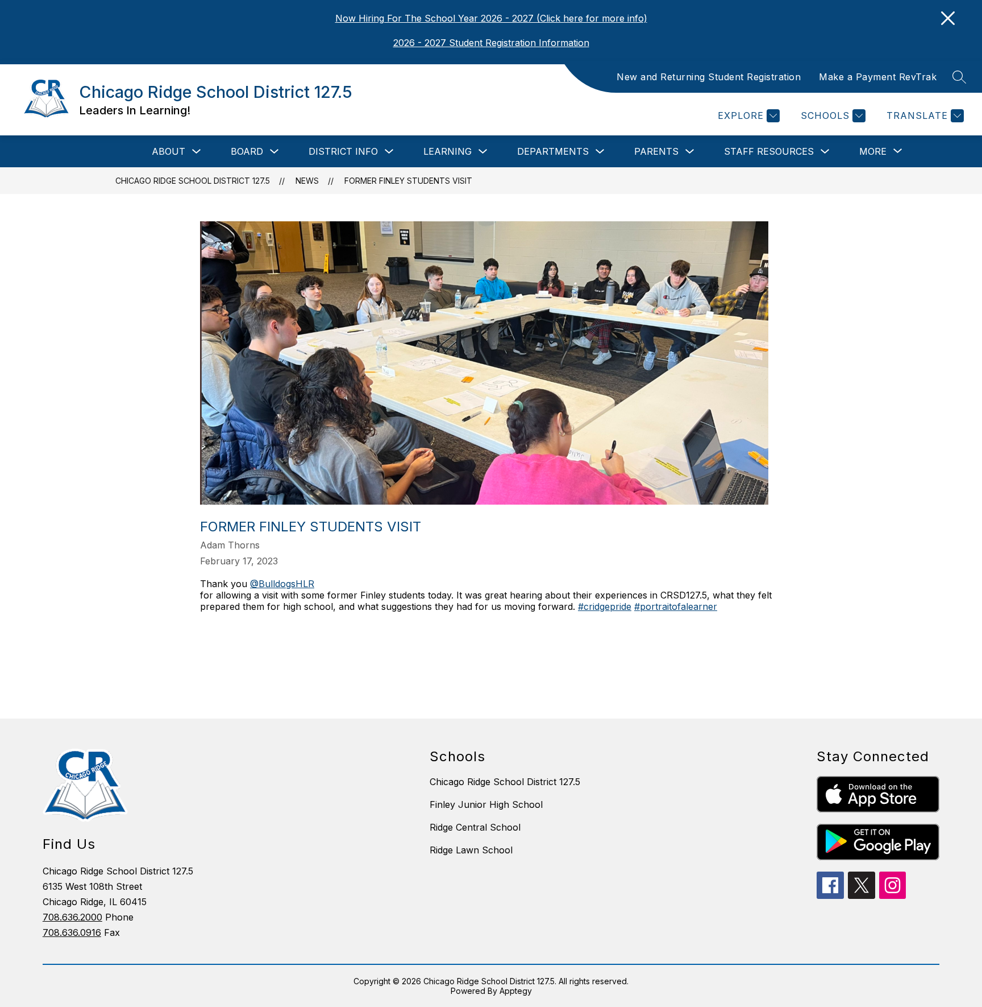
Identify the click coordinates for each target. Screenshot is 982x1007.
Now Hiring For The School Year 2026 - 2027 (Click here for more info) (491, 18)
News (307, 180)
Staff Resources (769, 151)
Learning (447, 151)
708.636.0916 (72, 932)
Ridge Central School (475, 827)
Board (247, 151)
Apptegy (516, 991)
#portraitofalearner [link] (675, 606)
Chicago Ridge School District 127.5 (192, 180)
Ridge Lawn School (471, 850)
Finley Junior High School (486, 804)
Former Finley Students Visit (408, 180)
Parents (656, 151)
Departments (553, 151)
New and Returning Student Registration (709, 76)
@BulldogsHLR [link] (282, 583)
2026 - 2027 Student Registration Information (491, 42)
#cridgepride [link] (604, 606)
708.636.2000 (72, 917)
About (168, 151)
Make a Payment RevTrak (878, 76)
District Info (343, 151)
